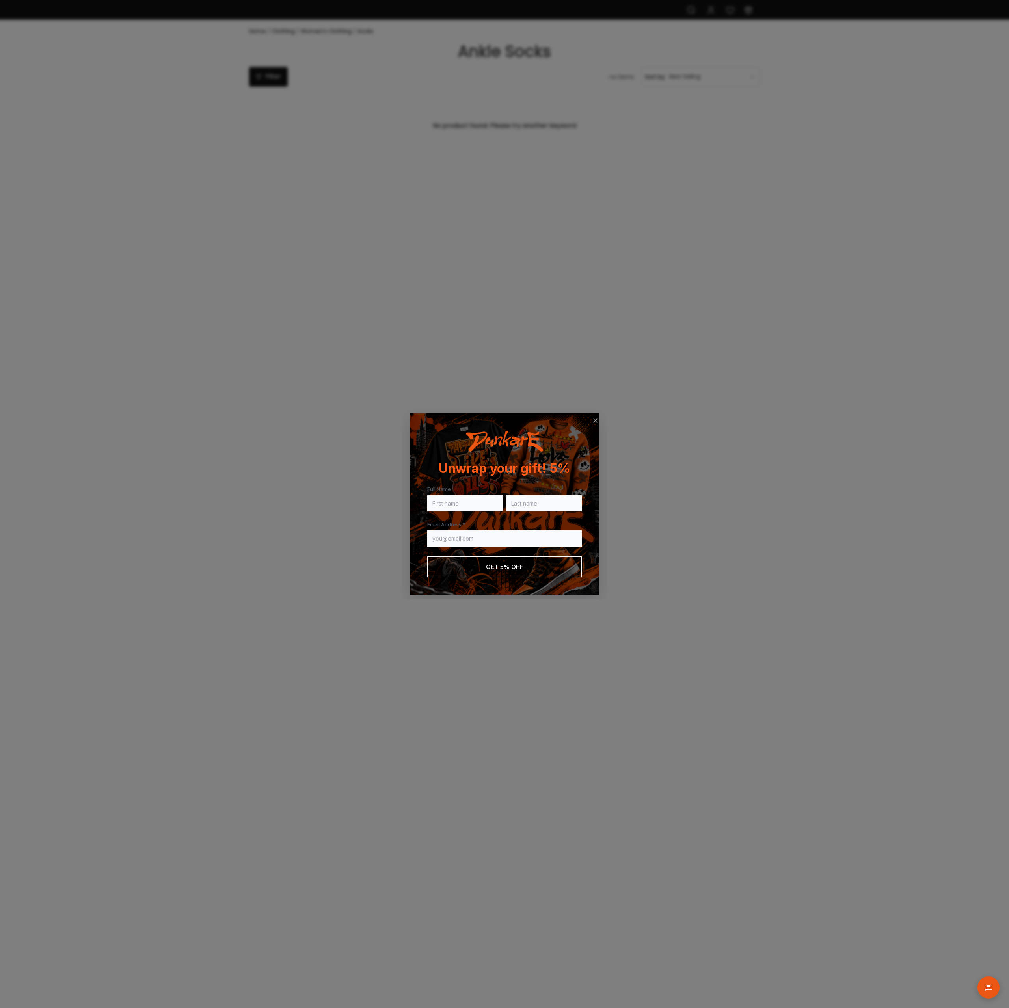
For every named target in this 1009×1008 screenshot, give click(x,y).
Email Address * (446, 524)
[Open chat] (988, 987)
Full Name (439, 489)
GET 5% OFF (504, 567)
